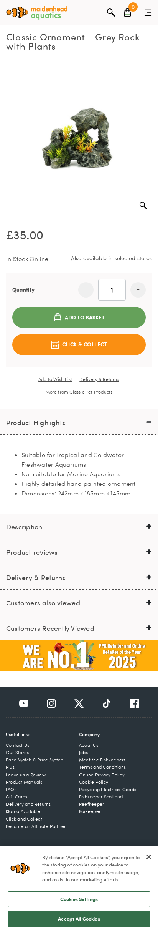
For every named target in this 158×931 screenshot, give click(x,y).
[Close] (148, 856)
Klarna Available (23, 811)
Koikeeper (89, 811)
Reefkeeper (91, 804)
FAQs (11, 789)
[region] (79, 888)
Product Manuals (24, 782)
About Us (88, 745)
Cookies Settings (79, 899)
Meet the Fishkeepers (102, 760)
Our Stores (17, 752)
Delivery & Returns (99, 379)
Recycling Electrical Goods (107, 789)
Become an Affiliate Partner (36, 826)
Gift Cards (16, 797)
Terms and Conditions (102, 767)
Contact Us (17, 745)
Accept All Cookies (79, 918)
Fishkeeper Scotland (101, 797)
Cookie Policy (93, 782)
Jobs (83, 752)
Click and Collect (24, 819)
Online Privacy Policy (102, 775)
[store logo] (36, 13)
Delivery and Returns (28, 804)
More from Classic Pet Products (79, 392)
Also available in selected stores (111, 258)
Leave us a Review (26, 775)
